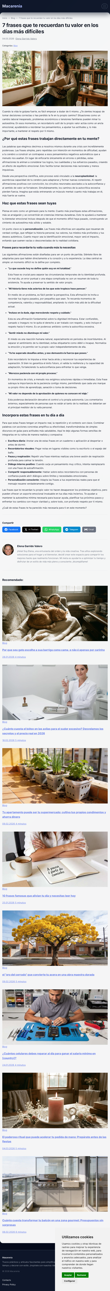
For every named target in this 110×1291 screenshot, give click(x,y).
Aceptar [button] (68, 1275)
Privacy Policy (9, 1284)
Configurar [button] (69, 1281)
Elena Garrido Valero (26, 38)
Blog (15, 45)
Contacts (6, 1280)
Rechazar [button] (81, 1275)
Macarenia (12, 6)
